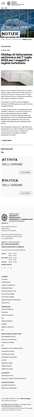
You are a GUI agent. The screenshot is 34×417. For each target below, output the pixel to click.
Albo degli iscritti (7, 375)
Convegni (4, 312)
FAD (2, 318)
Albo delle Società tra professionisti (13, 378)
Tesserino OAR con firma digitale (12, 348)
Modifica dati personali (9, 339)
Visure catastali (6, 366)
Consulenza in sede (7, 354)
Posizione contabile (8, 342)
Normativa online (7, 369)
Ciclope (4, 360)
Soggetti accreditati (8, 285)
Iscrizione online (7, 288)
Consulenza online (7, 351)
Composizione (6, 282)
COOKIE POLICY (26, 404)
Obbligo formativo (7, 327)
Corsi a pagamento (7, 315)
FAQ (2, 330)
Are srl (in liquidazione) (9, 388)
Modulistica (5, 303)
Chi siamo (4, 279)
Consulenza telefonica (9, 357)
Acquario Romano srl (8, 385)
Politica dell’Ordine (7, 294)
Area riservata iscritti (8, 336)
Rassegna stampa (7, 363)
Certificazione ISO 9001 (8, 291)
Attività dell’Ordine (7, 297)
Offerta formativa (7, 309)
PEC (2, 345)
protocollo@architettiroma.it (18, 250)
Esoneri (4, 324)
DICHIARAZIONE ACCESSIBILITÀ (11, 406)
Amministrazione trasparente (11, 300)
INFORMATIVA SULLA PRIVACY (10, 404)
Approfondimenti (7, 321)
